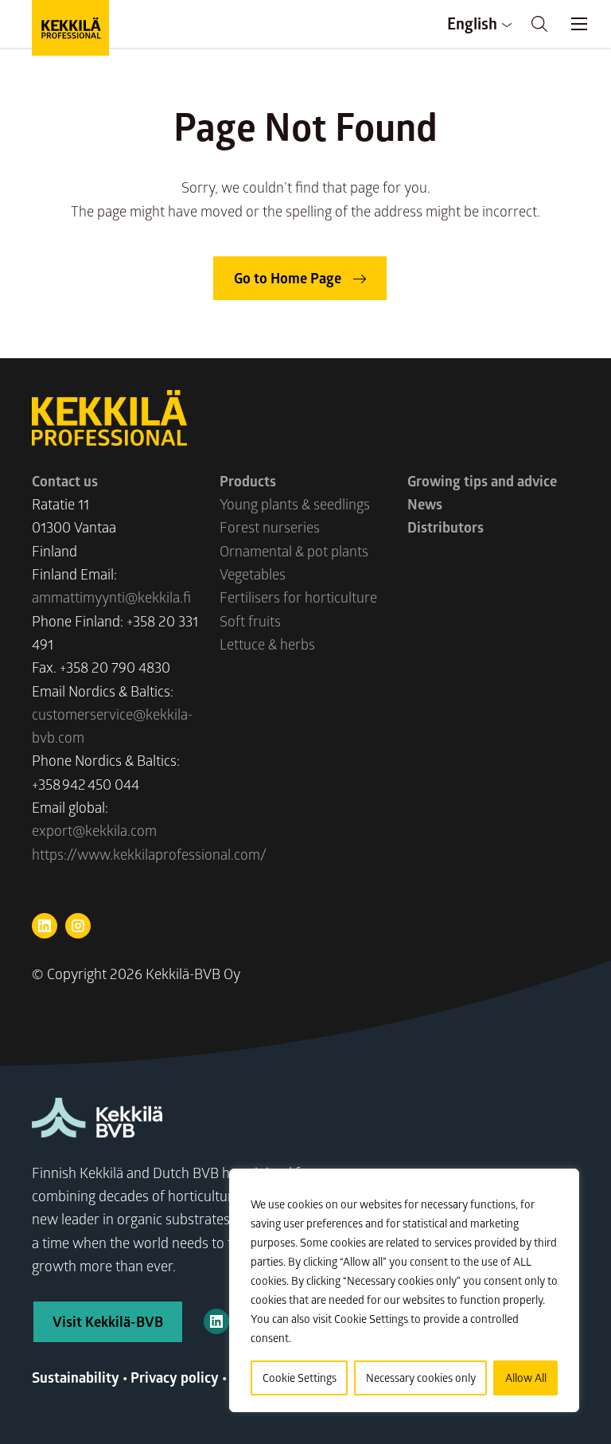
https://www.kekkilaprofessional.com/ (149, 854)
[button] (539, 24)
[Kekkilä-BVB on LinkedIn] (216, 1321)
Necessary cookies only (421, 1377)
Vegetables (253, 573)
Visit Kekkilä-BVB (108, 1321)
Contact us (65, 480)
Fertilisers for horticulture (298, 597)
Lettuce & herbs (267, 644)
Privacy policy (174, 1377)
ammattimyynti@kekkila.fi (111, 597)
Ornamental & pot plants (294, 550)
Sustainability (75, 1377)
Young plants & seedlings (295, 503)
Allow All (526, 1377)
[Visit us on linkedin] (44, 926)
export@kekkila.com (94, 830)
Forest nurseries (270, 527)
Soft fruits (250, 620)
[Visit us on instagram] (78, 926)
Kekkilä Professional (70, 28)
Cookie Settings (300, 1377)
